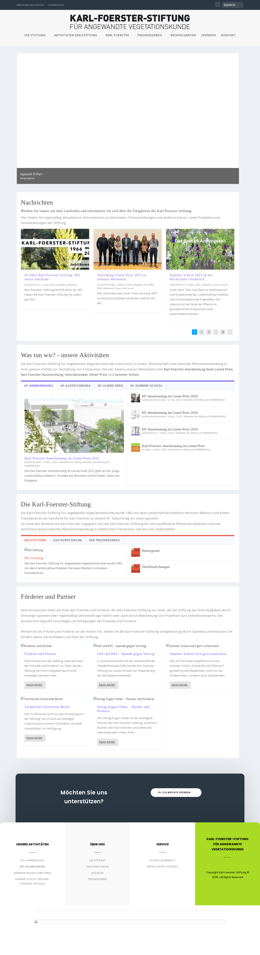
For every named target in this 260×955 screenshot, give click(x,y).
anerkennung (99, 462)
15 (227, 57)
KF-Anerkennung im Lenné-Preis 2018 (170, 412)
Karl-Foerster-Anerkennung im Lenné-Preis (173, 446)
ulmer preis (127, 288)
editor (148, 449)
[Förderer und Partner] (55, 646)
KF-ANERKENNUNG (216, 399)
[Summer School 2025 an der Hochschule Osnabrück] (200, 249)
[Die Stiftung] (74, 550)
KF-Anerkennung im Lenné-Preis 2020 (170, 396)
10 (215, 57)
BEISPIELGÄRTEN (183, 35)
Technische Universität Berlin (47, 707)
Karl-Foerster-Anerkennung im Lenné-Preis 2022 (61, 458)
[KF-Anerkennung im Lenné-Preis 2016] (135, 430)
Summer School (127, 374)
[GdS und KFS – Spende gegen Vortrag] (128, 646)
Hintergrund (150, 551)
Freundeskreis (149, 35)
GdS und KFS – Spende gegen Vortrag (126, 654)
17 (232, 57)
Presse (117, 288)
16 (229, 57)
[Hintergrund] (135, 552)
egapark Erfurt (31, 174)
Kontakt (228, 35)
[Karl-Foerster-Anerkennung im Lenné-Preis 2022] (74, 423)
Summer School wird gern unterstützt (198, 654)
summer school (220, 284)
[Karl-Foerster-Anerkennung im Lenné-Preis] (135, 447)
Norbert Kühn (34, 462)
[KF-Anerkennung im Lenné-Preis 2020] (135, 397)
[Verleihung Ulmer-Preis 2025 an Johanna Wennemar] (128, 249)
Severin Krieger (107, 284)
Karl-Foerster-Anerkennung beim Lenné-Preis (198, 369)
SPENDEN (208, 35)
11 (217, 57)
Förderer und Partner (40, 654)
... (216, 332)
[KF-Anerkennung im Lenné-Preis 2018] (135, 414)
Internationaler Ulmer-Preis (86, 374)
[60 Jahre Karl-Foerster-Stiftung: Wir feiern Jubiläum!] (55, 249)
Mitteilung (72, 284)
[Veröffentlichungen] (135, 568)
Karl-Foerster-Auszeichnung (42, 374)
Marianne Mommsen (155, 399)
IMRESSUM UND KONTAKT (30, 5)
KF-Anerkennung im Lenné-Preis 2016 (170, 429)
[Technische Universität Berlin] (55, 699)
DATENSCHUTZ (56, 5)
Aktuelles (61, 284)
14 (225, 57)
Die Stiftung (35, 35)
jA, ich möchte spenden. (174, 792)
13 (222, 57)
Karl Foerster (117, 35)
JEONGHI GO (33, 284)
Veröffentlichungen (156, 567)
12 (220, 57)
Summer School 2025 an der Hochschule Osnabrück (191, 277)
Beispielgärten (27, 178)
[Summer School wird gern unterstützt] (200, 646)
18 (234, 57)
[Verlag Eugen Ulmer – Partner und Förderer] (128, 699)
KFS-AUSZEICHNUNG (32, 866)
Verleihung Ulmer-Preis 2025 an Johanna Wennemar (121, 277)
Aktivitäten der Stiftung (75, 35)
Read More (34, 685)
